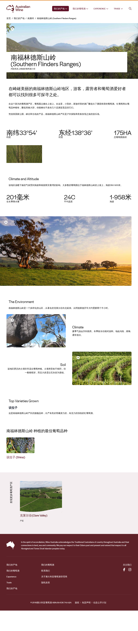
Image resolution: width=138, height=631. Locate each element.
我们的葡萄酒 (79, 8)
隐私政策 (45, 582)
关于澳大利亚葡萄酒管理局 (54, 576)
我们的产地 (59, 8)
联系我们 (45, 570)
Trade (117, 8)
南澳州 (30, 18)
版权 (77, 602)
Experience (100, 8)
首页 (8, 18)
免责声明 (86, 602)
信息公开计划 (99, 602)
